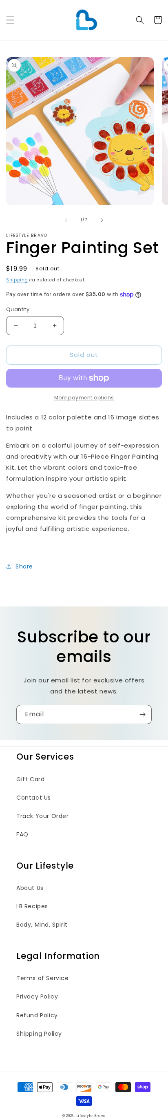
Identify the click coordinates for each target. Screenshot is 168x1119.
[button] (10, 20)
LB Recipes (32, 906)
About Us (30, 888)
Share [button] (24, 566)
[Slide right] (102, 220)
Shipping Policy (39, 1034)
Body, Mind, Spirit (42, 925)
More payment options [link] (84, 397)
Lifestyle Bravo (91, 1115)
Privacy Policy (37, 996)
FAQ (22, 834)
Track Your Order (42, 816)
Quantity (17, 309)
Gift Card (30, 779)
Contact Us (33, 798)
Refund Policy (37, 1015)
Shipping (17, 280)
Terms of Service (42, 978)
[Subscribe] (142, 714)
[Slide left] (66, 220)
